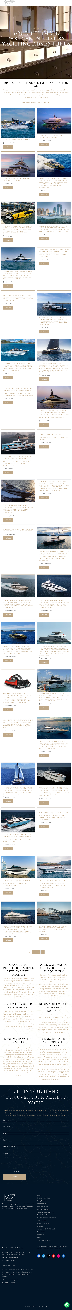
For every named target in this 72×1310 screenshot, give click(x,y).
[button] (67, 1305)
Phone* (5, 1140)
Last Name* (6, 1127)
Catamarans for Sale (43, 1203)
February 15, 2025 (46, 442)
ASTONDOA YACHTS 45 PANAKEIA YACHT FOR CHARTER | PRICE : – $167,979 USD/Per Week (18, 530)
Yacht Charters (41, 1220)
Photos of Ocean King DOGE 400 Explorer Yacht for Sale (50, 136)
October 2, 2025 (9, 183)
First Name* (6, 1120)
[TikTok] (48, 1256)
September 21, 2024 (46, 890)
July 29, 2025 (44, 234)
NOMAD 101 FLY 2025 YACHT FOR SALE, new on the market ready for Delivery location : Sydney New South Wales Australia (53, 928)
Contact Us (40, 1234)
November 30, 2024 (10, 656)
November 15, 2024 (10, 705)
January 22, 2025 (46, 493)
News (39, 1237)
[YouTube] (53, 1256)
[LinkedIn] (63, 1256)
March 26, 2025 (45, 375)
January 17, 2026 (10, 143)
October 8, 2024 (9, 888)
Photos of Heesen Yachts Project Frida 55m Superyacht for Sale (17, 179)
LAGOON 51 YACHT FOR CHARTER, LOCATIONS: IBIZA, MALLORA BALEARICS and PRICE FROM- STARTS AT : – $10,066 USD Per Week (53, 437)
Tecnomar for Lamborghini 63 (45, 1212)
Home (39, 1195)
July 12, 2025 (44, 259)
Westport (15, 1061)
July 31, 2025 (8, 236)
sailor (40, 984)
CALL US (14, 1177)
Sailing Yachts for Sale (43, 1201)
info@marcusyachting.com (10, 1258)
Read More (8, 147)
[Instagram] (58, 1256)
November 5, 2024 (46, 704)
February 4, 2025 (9, 516)
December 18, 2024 (10, 534)
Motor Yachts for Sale (43, 1198)
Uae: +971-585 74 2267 (8, 1261)
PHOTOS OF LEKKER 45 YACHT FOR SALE (16, 140)
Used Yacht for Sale (43, 1209)
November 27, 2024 (46, 658)
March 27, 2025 (9, 373)
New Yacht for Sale (42, 1206)
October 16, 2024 (10, 844)
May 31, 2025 (8, 303)
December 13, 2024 (46, 563)
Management (41, 1232)
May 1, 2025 (44, 327)
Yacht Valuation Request (44, 1240)
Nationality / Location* (9, 1147)
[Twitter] (43, 1256)
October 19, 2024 (46, 751)
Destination (40, 1226)
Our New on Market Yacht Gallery (46, 1218)
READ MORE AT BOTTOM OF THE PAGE (36, 102)
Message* (6, 1153)
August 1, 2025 (45, 190)
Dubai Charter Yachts (43, 1223)
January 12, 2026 (46, 140)
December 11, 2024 (46, 610)
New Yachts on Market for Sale (46, 1215)
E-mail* (5, 1133)
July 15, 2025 (8, 282)
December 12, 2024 (10, 610)
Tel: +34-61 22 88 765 (8, 1283)
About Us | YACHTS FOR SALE (46, 1229)
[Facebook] (38, 1256)
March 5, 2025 (9, 398)
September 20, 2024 (46, 934)
